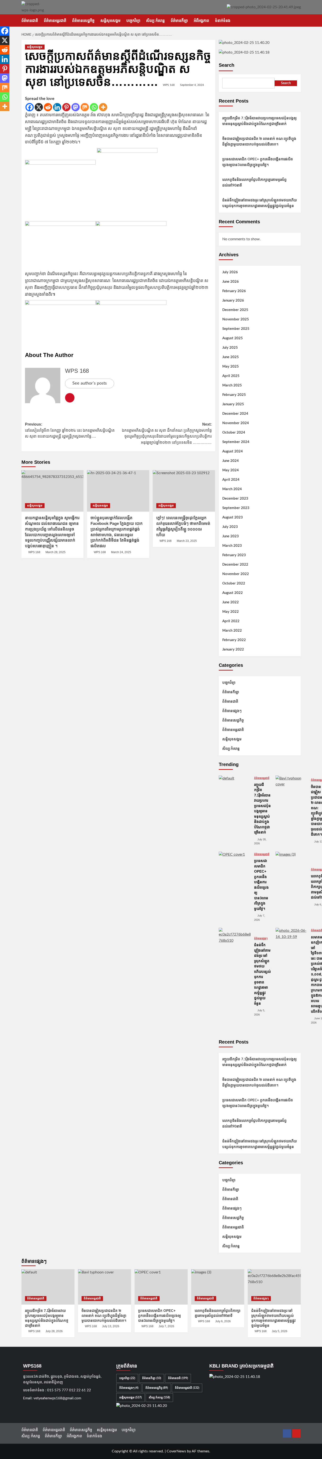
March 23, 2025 (187, 541)
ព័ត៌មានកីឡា (179, 21)
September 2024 (235, 442)
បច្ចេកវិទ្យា (133, 21)
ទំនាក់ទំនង (222, 21)
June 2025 (230, 357)
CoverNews (176, 1451)
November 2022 (235, 574)
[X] (39, 107)
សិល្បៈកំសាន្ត (155, 21)
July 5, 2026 (279, 1331)
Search (226, 65)
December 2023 (235, 498)
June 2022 (230, 602)
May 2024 (230, 470)
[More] (103, 107)
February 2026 (234, 291)
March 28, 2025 (55, 552)
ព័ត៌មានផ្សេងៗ (232, 711)
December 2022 (235, 564)
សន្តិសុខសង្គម (110, 21)
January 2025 (233, 404)
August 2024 (232, 451)
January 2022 (233, 649)
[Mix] (85, 107)
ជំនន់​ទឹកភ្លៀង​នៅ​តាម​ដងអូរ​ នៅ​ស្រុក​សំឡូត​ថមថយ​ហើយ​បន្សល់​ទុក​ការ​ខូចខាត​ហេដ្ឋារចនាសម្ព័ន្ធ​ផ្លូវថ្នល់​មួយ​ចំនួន (259, 203)
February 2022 (234, 640)
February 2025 (234, 395)
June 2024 (230, 461)
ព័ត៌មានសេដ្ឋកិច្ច (83, 21)
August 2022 (232, 593)
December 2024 (235, 413)
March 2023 (232, 545)
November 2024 (235, 423)
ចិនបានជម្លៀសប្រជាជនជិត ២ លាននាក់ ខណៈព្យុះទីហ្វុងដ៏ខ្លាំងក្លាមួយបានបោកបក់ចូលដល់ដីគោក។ (259, 141)
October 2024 (233, 432)
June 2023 (230, 536)
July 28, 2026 (54, 1331)
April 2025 (230, 376)
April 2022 (230, 621)
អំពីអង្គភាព (201, 21)
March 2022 (232, 630)
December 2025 (235, 310)
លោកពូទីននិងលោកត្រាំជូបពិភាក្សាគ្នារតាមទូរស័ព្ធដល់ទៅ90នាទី (254, 182)
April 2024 (230, 479)
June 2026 (230, 281)
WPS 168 (169, 84)
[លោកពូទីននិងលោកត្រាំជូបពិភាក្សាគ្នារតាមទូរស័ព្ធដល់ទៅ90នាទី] (291, 867)
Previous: (70, 430)
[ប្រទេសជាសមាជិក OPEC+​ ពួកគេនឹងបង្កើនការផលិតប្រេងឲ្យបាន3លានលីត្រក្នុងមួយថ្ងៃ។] (235, 867)
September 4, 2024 (192, 84)
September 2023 (235, 508)
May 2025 (230, 366)
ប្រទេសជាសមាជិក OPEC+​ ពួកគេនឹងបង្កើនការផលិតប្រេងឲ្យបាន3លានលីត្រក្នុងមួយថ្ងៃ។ (257, 162)
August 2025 (232, 338)
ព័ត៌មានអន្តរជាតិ (55, 21)
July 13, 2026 (110, 1326)
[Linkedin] (57, 107)
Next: (167, 433)
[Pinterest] (66, 107)
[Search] (298, 21)
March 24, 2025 (121, 552)
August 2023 (232, 517)
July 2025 (230, 347)
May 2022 (230, 611)
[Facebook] (29, 107)
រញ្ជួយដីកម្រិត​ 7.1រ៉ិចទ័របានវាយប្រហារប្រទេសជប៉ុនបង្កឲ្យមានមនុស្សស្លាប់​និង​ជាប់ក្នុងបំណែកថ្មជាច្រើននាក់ (259, 121)
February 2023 (234, 555)
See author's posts (89, 383)
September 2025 (235, 329)
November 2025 (235, 319)
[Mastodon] (75, 107)
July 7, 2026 (166, 1326)
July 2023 (230, 527)
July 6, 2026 (223, 1321)
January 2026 (233, 300)
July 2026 (230, 272)
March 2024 (232, 489)
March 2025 (232, 385)
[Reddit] (48, 107)
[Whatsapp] (94, 107)
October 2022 (233, 583)
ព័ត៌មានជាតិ (29, 21)
